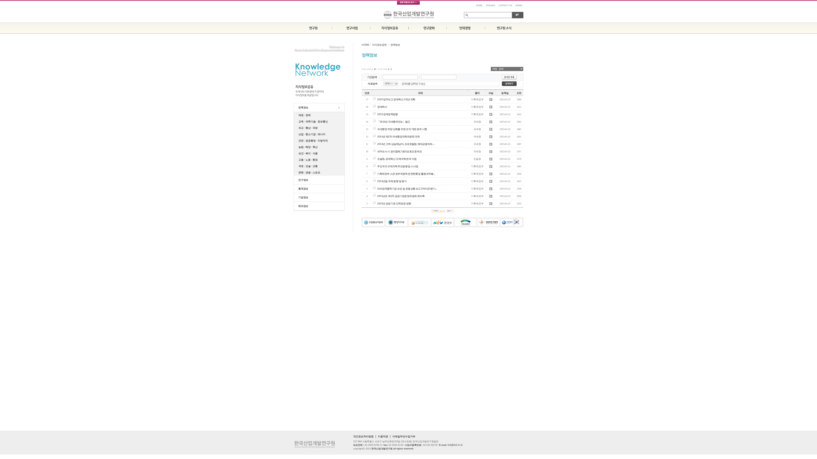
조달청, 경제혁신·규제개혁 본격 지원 (396, 158)
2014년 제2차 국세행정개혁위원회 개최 (398, 136)
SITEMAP (490, 5)
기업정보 (302, 197)
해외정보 (302, 206)
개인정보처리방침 (363, 436)
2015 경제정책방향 (387, 114)
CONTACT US (505, 5)
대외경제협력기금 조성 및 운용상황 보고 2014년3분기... (407, 188)
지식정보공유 (379, 44)
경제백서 (382, 106)
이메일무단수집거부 (403, 436)
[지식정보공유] (389, 27)
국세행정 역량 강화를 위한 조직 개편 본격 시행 (402, 129)
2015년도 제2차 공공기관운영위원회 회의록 (400, 196)
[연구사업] (351, 27)
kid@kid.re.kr (455, 444)
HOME (479, 5)
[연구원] (313, 27)
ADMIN (518, 5)
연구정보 (302, 179)
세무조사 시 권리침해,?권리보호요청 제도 (399, 151)
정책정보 (302, 107)
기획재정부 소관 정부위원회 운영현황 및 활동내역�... (406, 173)
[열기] (408, 3)
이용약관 (383, 436)
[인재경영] (466, 27)
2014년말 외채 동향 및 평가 (392, 181)
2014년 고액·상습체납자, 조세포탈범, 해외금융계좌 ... (405, 144)
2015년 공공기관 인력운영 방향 (394, 203)
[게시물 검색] (517, 15)
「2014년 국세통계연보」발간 (393, 121)
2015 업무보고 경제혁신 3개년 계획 (396, 99)
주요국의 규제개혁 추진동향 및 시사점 (397, 166)
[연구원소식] (504, 27)
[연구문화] (427, 27)
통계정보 (302, 188)
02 (444, 211)
